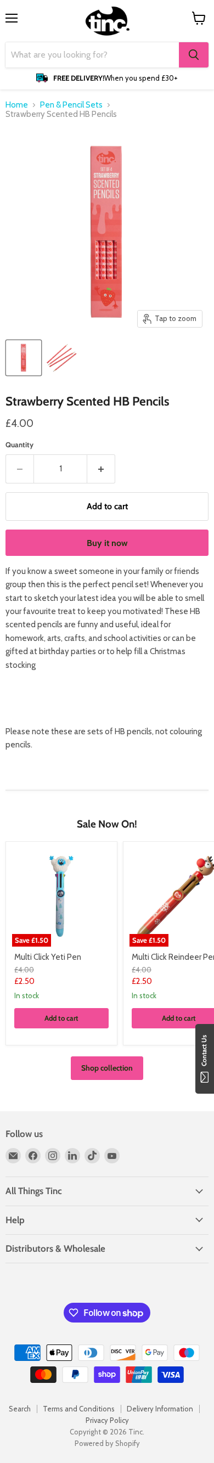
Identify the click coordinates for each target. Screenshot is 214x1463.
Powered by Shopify (107, 1443)
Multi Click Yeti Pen (47, 957)
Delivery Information (160, 1408)
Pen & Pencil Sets (71, 105)
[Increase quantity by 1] (101, 468)
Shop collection (107, 1068)
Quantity (19, 445)
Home (16, 105)
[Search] (194, 54)
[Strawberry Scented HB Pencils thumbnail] (23, 357)
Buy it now (107, 543)
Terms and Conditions (79, 1408)
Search (20, 1408)
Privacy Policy (107, 1420)
